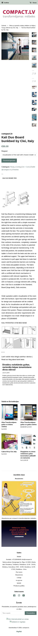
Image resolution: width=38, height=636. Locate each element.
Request (4, 151)
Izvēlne (6, 2)
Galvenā (3, 25)
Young (12, 167)
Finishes (15, 170)
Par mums (19, 572)
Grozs (34, 2)
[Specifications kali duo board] (19, 210)
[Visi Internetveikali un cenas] (18, 619)
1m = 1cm (25, 167)
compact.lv (25, 627)
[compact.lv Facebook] (14, 596)
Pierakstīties (30, 613)
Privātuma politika (19, 586)
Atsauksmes (19, 478)
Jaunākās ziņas (19, 475)
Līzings (19, 577)
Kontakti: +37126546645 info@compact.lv (19, 559)
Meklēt (19, 556)
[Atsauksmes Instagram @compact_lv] (19, 546)
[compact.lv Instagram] (19, 596)
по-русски (19, 580)
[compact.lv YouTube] (24, 596)
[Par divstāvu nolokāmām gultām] (19, 386)
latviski (19, 583)
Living (18, 167)
